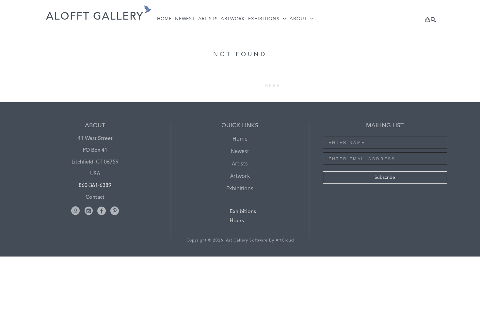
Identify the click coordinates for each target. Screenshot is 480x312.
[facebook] (101, 211)
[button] (267, 19)
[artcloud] (75, 211)
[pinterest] (114, 211)
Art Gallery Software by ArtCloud (260, 240)
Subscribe (385, 177)
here (272, 86)
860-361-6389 (95, 185)
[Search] (433, 19)
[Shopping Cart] (427, 19)
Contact (95, 197)
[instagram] (88, 211)
